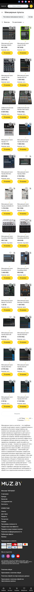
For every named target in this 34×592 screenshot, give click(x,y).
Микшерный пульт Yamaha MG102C (7, 173)
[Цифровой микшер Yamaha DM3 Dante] (25, 97)
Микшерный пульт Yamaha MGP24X (7, 333)
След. (27, 418)
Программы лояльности (9, 524)
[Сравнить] (14, 27)
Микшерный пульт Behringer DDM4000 (23, 301)
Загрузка (17, 413)
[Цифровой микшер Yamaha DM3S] (9, 97)
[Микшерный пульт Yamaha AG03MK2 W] (25, 194)
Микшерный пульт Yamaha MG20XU (23, 333)
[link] (2, 12)
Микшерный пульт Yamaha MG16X (23, 365)
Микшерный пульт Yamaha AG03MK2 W (23, 205)
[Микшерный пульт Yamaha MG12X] (25, 65)
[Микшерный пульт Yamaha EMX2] (25, 161)
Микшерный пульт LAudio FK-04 (7, 76)
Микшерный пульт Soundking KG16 (7, 269)
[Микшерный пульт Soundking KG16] (9, 258)
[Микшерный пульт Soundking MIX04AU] (9, 226)
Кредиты (4, 516)
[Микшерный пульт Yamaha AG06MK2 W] (9, 194)
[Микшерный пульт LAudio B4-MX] (25, 33)
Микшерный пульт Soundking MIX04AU (7, 237)
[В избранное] (10, 27)
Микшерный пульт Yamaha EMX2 (23, 173)
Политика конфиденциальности (11, 532)
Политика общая (6, 569)
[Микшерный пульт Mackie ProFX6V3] (9, 290)
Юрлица (3, 537)
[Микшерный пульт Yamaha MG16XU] (9, 354)
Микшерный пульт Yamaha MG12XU (23, 398)
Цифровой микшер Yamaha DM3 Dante (23, 108)
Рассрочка (4, 519)
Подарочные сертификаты (9, 526)
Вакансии (4, 499)
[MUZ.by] (3, 6)
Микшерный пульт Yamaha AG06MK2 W (7, 205)
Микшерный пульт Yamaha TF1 (7, 140)
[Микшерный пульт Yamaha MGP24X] (9, 322)
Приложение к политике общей (11, 572)
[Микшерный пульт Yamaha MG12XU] (25, 386)
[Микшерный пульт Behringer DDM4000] (25, 290)
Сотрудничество (6, 501)
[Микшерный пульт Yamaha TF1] (9, 129)
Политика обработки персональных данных (15, 576)
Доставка (4, 514)
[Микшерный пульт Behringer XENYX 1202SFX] (9, 33)
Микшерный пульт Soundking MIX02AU (23, 237)
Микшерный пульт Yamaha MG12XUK (23, 140)
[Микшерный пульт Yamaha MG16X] (25, 354)
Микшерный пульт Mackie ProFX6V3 (7, 301)
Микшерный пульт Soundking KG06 (23, 269)
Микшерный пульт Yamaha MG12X (23, 76)
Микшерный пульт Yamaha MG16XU (7, 365)
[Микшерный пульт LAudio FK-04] (9, 65)
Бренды (3, 496)
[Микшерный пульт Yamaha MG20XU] (25, 322)
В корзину (7, 53)
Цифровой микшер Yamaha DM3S (7, 108)
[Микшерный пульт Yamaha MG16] (9, 386)
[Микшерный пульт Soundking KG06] (25, 258)
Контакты (4, 504)
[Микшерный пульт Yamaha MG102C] (9, 161)
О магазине (4, 494)
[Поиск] (10, 6)
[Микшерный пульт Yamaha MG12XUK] (25, 129)
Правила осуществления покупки (11, 529)
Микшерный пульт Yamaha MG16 (7, 398)
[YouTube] (29, 2)
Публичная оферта (7, 534)
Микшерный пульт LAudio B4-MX (23, 44)
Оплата (3, 511)
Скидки (3, 521)
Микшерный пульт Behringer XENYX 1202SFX (7, 44)
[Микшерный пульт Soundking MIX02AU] (25, 226)
